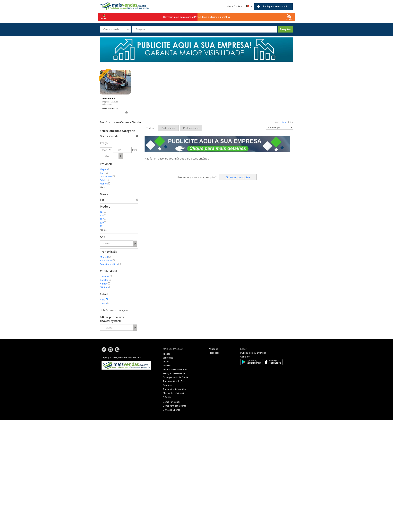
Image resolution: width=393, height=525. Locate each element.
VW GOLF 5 (108, 98)
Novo (102, 299)
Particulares (168, 128)
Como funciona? (171, 402)
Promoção (214, 353)
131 (102, 226)
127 (102, 219)
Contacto (245, 356)
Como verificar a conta (174, 406)
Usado (103, 303)
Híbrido (103, 283)
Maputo (104, 169)
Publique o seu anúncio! (253, 353)
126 (102, 215)
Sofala (103, 180)
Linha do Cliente (171, 410)
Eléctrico (104, 287)
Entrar (243, 349)
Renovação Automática (174, 389)
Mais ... (103, 187)
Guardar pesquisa (238, 177)
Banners (167, 385)
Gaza (102, 173)
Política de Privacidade (174, 369)
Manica (104, 183)
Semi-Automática (109, 264)
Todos (150, 128)
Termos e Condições (173, 381)
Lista (283, 122)
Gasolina (104, 276)
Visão (165, 361)
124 (102, 212)
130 (102, 222)
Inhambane (106, 176)
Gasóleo (104, 280)
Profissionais (191, 128)
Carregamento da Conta (175, 377)
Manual (104, 257)
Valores (167, 365)
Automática (106, 260)
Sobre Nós (168, 357)
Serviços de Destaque (174, 373)
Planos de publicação (174, 393)
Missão (166, 354)
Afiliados (213, 349)
